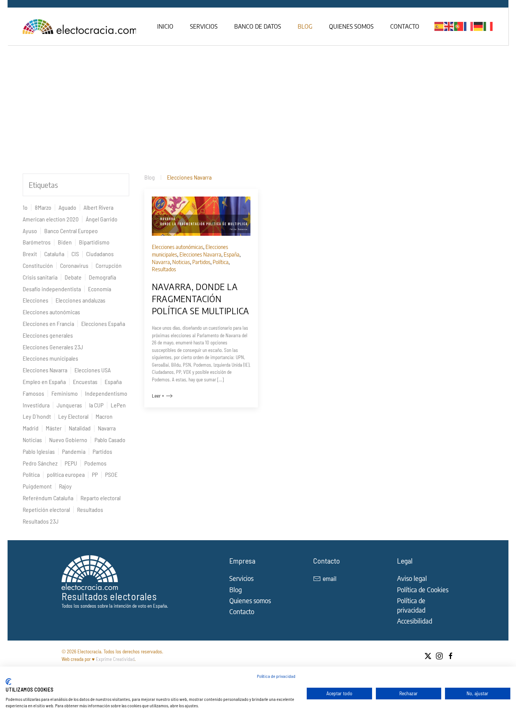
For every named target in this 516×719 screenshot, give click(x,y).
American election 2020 (51, 219)
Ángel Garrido (101, 219)
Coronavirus (74, 265)
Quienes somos (351, 26)
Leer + (158, 396)
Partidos (102, 451)
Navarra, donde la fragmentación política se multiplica (201, 298)
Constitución (38, 265)
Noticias (32, 439)
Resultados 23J (41, 521)
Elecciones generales (48, 335)
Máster (54, 428)
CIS (75, 253)
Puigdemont (37, 486)
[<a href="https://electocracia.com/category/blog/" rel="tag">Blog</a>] (201, 215)
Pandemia (73, 451)
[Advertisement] (258, 102)
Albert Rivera (98, 207)
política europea (66, 474)
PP (95, 474)
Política (31, 474)
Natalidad (80, 428)
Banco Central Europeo (71, 230)
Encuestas (85, 381)
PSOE (111, 474)
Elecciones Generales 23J (53, 346)
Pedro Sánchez (40, 463)
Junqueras (69, 405)
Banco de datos (257, 26)
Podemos (95, 463)
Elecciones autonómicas (51, 311)
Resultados (90, 509)
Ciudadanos (100, 253)
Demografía (102, 277)
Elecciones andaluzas (80, 300)
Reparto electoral (100, 497)
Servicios (204, 26)
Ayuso (30, 230)
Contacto (404, 26)
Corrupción (109, 265)
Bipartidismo (94, 242)
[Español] (439, 25)
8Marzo (43, 207)
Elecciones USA (92, 369)
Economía (99, 288)
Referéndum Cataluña (48, 497)
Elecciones (35, 300)
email (330, 578)
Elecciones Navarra (45, 369)
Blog (305, 26)
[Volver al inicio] (80, 26)
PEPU (71, 463)
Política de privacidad (276, 676)
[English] (449, 25)
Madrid (31, 428)
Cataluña (54, 253)
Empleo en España (44, 381)
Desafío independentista (52, 288)
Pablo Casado (109, 439)
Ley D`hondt (37, 416)
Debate (73, 277)
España (113, 381)
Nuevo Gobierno (68, 439)
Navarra (107, 428)
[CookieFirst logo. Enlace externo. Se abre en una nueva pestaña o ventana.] (8, 681)
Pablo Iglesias (39, 451)
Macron (104, 416)
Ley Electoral (73, 416)
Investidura (36, 405)
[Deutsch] (479, 25)
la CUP (96, 405)
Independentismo (106, 393)
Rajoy (65, 486)
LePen (118, 405)
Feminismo (64, 393)
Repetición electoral (46, 509)
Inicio (165, 26)
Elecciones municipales (50, 358)
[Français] (469, 25)
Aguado (67, 207)
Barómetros (37, 242)
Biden (65, 242)
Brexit (30, 253)
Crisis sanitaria (40, 277)
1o (25, 207)
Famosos (33, 393)
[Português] (459, 25)
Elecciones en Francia (48, 323)
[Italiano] (488, 25)
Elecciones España (103, 323)
